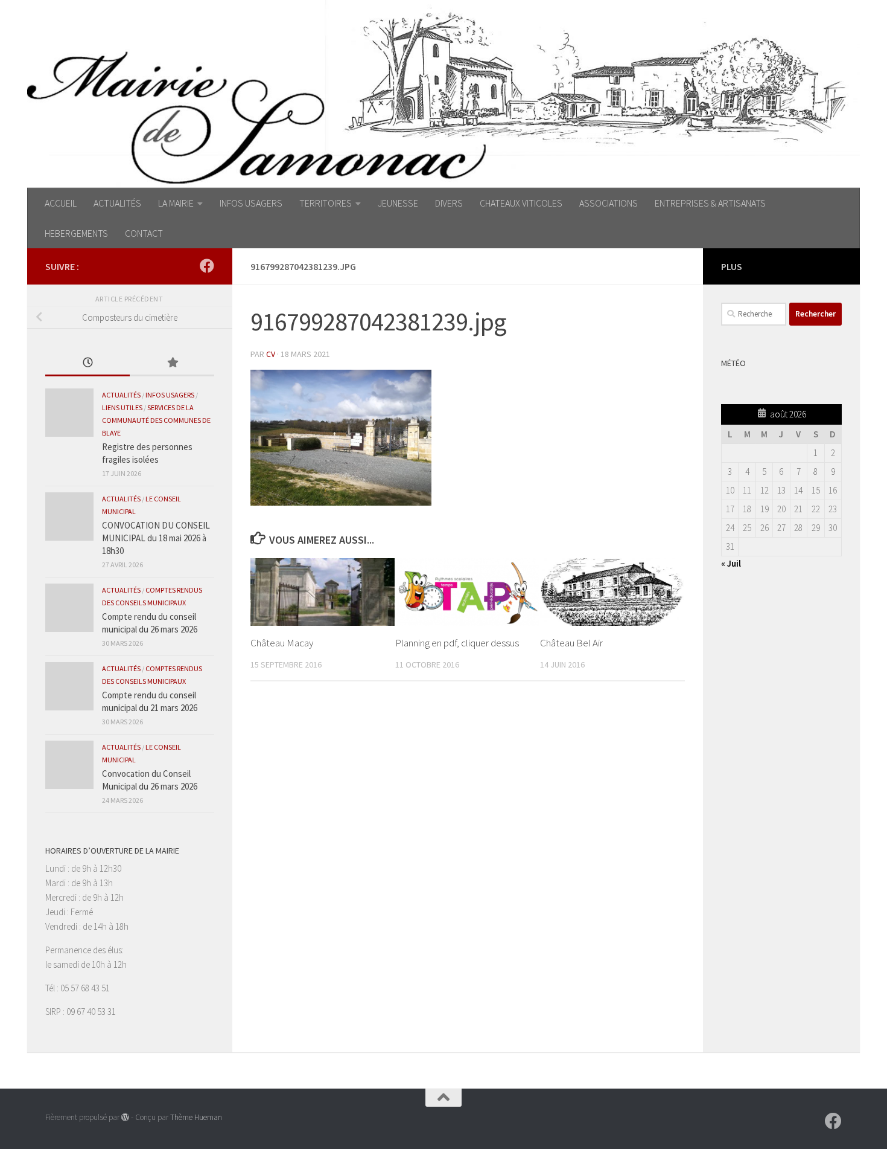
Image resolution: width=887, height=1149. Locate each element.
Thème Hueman (196, 1117)
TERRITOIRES (325, 203)
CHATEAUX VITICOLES (521, 203)
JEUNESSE (398, 203)
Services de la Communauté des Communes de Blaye (156, 420)
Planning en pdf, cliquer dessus (457, 642)
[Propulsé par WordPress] (125, 1117)
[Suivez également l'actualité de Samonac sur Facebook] (207, 266)
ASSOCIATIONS (608, 203)
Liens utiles (122, 407)
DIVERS (449, 203)
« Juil (731, 563)
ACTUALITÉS (117, 203)
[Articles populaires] (172, 363)
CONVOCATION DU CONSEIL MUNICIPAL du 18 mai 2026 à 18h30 (156, 538)
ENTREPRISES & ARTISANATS (710, 203)
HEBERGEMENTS (76, 233)
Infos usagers (169, 394)
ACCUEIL (61, 203)
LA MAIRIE (176, 203)
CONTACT (144, 233)
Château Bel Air (571, 642)
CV (270, 354)
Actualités (121, 394)
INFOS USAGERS (251, 203)
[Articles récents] (87, 363)
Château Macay (281, 642)
